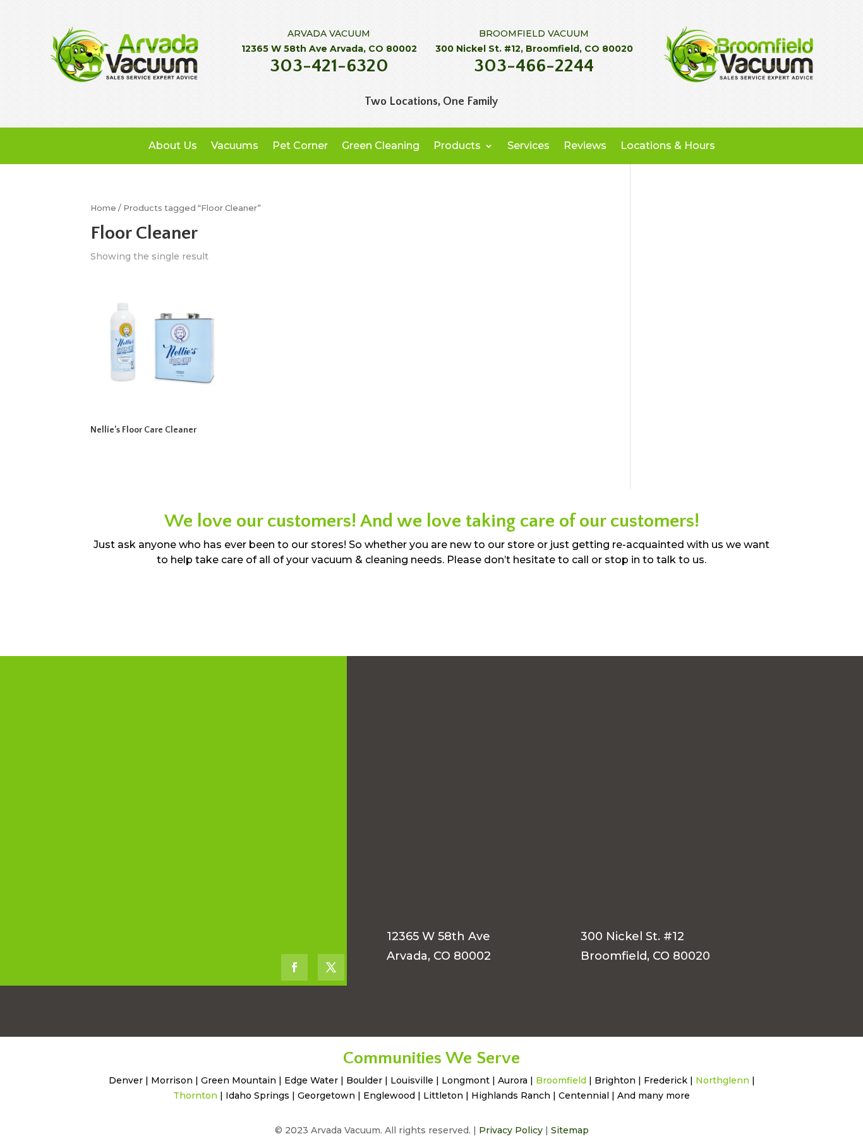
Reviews (585, 146)
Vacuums (234, 146)
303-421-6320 (329, 66)
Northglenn (722, 1080)
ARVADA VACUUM (328, 33)
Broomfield (561, 1080)
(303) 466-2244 (207, 825)
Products (457, 146)
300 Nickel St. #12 (632, 936)
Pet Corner (300, 146)
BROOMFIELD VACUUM (534, 33)
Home (103, 208)
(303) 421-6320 (204, 712)
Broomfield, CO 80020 (645, 956)
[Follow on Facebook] (294, 967)
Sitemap (570, 1130)
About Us (172, 146)
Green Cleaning (380, 146)
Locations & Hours (667, 146)
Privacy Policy (511, 1130)
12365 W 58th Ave (438, 936)
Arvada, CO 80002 (439, 956)
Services (528, 146)
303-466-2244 (534, 66)
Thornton (195, 1095)
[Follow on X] (331, 967)
